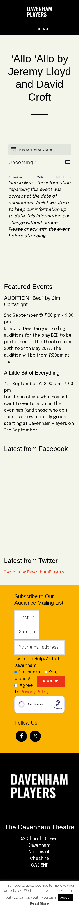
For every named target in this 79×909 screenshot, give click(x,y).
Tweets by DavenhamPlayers (34, 572)
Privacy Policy (34, 692)
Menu (43, 29)
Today (39, 176)
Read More (39, 903)
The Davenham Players (39, 11)
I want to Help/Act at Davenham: (37, 662)
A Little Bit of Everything (31, 373)
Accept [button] (65, 897)
